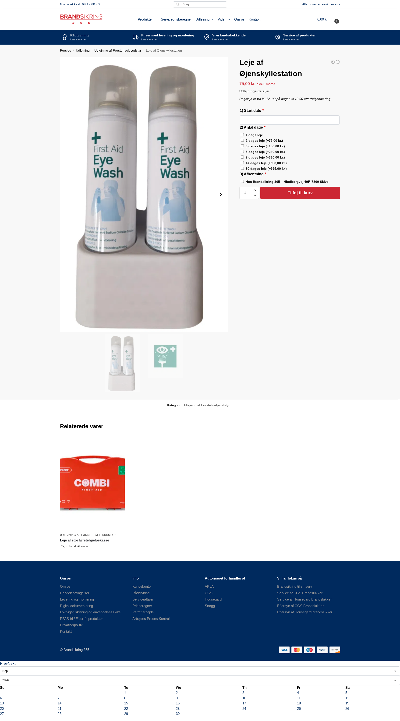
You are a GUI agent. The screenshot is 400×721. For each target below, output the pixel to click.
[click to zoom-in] (144, 194)
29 (126, 714)
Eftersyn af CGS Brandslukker (300, 606)
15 (126, 703)
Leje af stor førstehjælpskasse (84, 540)
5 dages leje (265, 152)
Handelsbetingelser (74, 593)
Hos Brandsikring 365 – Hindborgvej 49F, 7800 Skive (287, 182)
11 (299, 698)
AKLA (209, 586)
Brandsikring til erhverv (294, 586)
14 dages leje (266, 163)
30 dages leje (266, 168)
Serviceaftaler (142, 599)
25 (299, 708)
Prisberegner (142, 606)
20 (2, 708)
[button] (328, 19)
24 (244, 708)
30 (178, 714)
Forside (65, 50)
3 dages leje (265, 146)
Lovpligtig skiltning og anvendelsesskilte (90, 612)
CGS (208, 593)
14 (59, 703)
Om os (65, 586)
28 (59, 714)
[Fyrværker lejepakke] (337, 62)
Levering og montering (77, 599)
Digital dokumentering (76, 606)
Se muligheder (92, 556)
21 (59, 708)
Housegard (213, 599)
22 (126, 708)
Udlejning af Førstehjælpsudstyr (117, 50)
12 (347, 698)
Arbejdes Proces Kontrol (151, 619)
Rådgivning (140, 593)
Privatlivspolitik (71, 625)
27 (2, 714)
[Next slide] (221, 194)
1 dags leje (254, 135)
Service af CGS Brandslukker (299, 593)
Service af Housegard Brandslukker (304, 599)
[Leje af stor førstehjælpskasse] (333, 62)
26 (347, 708)
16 (178, 703)
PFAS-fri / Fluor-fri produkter (81, 619)
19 (347, 703)
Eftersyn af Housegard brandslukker (304, 612)
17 (244, 703)
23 (178, 708)
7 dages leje (265, 157)
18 (299, 703)
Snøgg (210, 606)
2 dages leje (264, 140)
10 (244, 698)
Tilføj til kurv (300, 193)
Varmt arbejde (143, 612)
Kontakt (66, 631)
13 (2, 703)
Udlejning (83, 50)
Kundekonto (141, 586)
